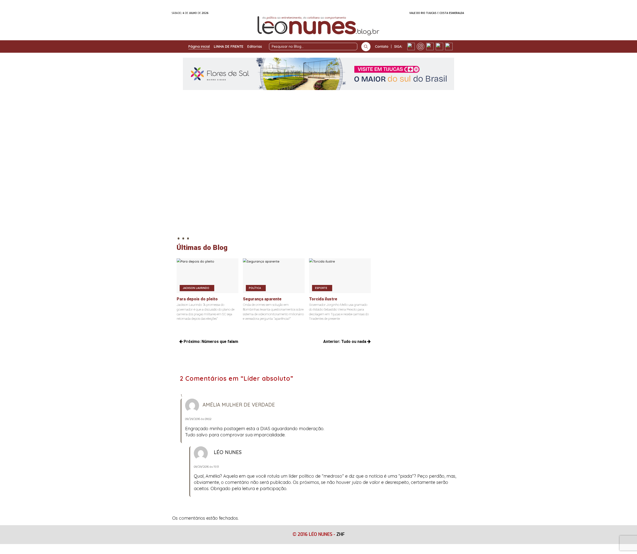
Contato (381, 46)
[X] (430, 46)
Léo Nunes (228, 452)
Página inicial (199, 46)
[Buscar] (366, 46)
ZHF (340, 534)
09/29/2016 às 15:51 (206, 466)
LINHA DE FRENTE (228, 46)
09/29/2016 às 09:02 (198, 419)
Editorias (254, 46)
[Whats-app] (449, 46)
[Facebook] (411, 46)
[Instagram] (420, 46)
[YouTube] (439, 46)
